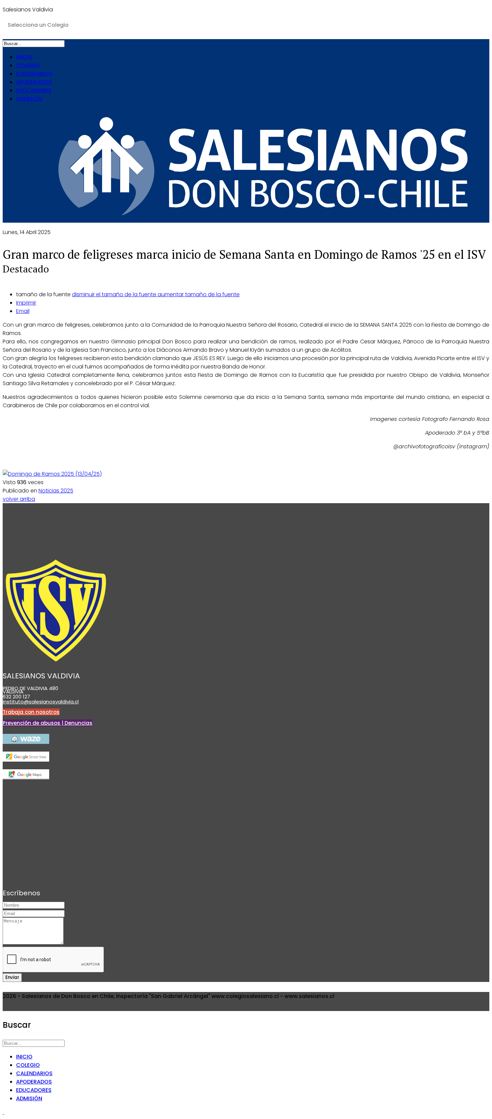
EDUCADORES (34, 90)
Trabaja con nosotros (31, 711)
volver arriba (19, 499)
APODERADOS (34, 82)
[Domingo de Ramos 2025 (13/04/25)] (52, 474)
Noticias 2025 (55, 490)
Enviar (12, 977)
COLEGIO (28, 65)
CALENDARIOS (34, 74)
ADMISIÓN (29, 99)
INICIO (24, 57)
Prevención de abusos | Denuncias (47, 722)
